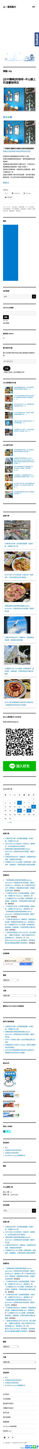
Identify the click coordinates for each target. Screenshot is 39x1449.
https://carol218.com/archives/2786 (17, 151)
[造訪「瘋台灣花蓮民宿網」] (19, 1115)
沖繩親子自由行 (8, 1408)
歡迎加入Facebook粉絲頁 (13, 1006)
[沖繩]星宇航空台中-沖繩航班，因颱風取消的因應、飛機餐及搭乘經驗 (20, 887)
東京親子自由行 (8, 1403)
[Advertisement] (19, 31)
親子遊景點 (7, 1417)
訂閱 (6, 368)
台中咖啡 (31, 207)
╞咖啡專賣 (21, 207)
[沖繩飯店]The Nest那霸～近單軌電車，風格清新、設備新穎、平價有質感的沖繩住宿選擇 (20, 901)
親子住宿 (6, 1413)
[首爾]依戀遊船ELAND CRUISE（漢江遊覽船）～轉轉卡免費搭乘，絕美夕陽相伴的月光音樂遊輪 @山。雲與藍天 (20, 935)
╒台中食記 (14, 207)
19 (19, 810)
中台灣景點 (7, 1399)
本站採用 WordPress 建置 (19, 1443)
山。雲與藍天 (9, 7)
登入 (6, 1148)
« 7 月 (9, 822)
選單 (33, 7)
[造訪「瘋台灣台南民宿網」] (19, 1095)
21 (29, 810)
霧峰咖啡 (11, 211)
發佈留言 (18, 211)
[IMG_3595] (19, 132)
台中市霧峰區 (15, 209)
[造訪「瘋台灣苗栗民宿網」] (19, 1105)
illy (27, 207)
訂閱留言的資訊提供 (12, 1153)
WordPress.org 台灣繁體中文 (15, 1155)
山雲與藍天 (23, 209)
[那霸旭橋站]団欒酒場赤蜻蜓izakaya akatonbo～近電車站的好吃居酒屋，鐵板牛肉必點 (20, 851)
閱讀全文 (6, 182)
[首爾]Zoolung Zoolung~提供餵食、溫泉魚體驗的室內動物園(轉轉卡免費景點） (20, 940)
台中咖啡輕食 (6, 209)
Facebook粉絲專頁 (10, 1426)
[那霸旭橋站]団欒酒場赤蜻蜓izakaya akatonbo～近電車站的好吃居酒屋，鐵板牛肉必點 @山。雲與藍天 (20, 882)
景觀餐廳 (6, 1422)
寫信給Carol (7, 1431)
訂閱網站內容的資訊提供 (13, 1150)
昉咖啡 (29, 209)
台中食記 (6, 1394)
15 (33, 807)
